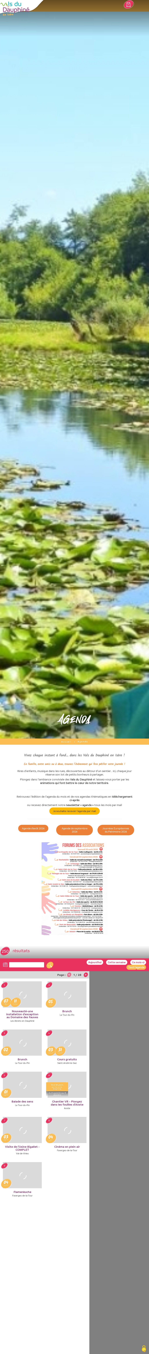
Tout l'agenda (136, 967)
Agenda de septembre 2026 (74, 830)
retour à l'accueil (15, 8)
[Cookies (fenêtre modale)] (144, 1349)
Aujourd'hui (94, 962)
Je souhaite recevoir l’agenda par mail (74, 811)
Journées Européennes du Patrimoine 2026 (115, 830)
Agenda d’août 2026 (33, 828)
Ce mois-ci (138, 962)
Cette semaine (117, 962)
